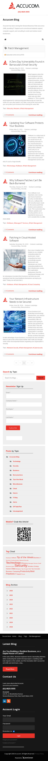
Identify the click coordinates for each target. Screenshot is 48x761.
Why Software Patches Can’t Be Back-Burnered (25, 182)
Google (26, 569)
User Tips (31, 569)
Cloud (15, 488)
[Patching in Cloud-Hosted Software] (14, 260)
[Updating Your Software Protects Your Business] (14, 145)
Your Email (7, 716)
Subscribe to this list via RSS (15, 55)
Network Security (13, 347)
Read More (10, 669)
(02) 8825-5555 (23, 12)
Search (40, 378)
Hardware (8, 557)
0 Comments (10, 115)
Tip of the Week (18, 479)
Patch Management (27, 108)
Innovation (37, 569)
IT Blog (15, 497)
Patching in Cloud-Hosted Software (22, 239)
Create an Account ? (9, 743)
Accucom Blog (15, 70)
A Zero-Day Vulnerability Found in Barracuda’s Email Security (26, 63)
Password (6, 723)
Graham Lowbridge (32, 68)
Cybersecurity (38, 347)
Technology (11, 166)
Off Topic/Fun (17, 506)
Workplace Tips (19, 569)
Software (19, 166)
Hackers (17, 108)
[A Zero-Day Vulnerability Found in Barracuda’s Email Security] (14, 84)
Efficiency (24, 563)
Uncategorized (18, 511)
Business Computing (13, 571)
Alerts (23, 70)
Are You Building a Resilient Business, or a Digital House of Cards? (22, 652)
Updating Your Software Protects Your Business (26, 124)
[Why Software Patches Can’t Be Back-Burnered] (14, 203)
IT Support (18, 574)
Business (16, 470)
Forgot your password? (10, 739)
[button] (42, 39)
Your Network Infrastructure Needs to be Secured (24, 300)
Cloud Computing (34, 284)
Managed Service (33, 563)
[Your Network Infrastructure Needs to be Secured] (14, 321)
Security (10, 108)
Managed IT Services (21, 223)
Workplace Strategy (33, 566)
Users (12, 566)
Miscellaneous (17, 484)
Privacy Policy (39, 754)
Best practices (25, 307)
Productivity (25, 571)
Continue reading (35, 115)
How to (15, 493)
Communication (15, 560)
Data (13, 569)
